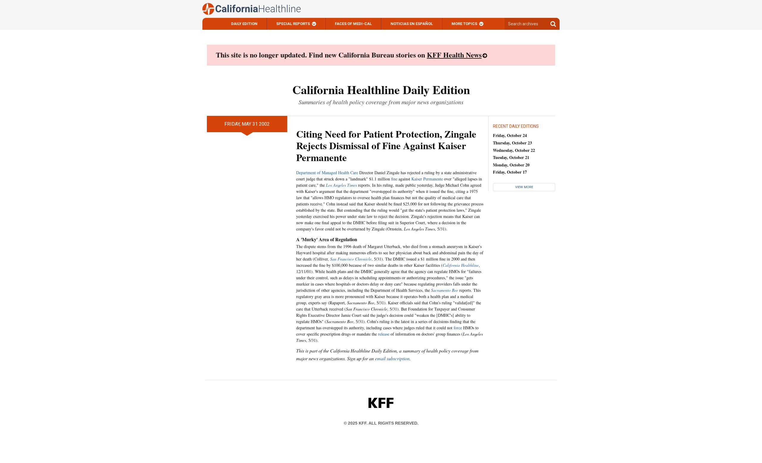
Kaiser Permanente (427, 179)
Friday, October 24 (510, 135)
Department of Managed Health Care (327, 172)
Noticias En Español (412, 23)
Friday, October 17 (510, 172)
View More (524, 187)
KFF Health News (454, 54)
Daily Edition (244, 23)
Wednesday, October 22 (514, 150)
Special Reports (293, 23)
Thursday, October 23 (512, 143)
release (383, 334)
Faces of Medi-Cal (353, 23)
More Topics (464, 23)
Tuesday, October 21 (511, 157)
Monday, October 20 (511, 165)
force (458, 328)
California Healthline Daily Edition (381, 89)
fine (394, 179)
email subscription (392, 358)
